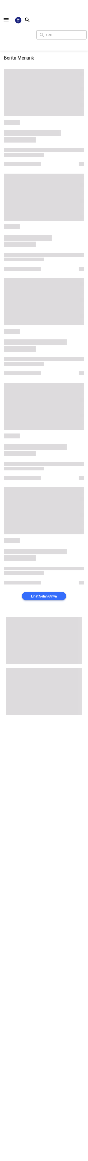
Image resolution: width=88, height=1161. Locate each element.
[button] (6, 20)
